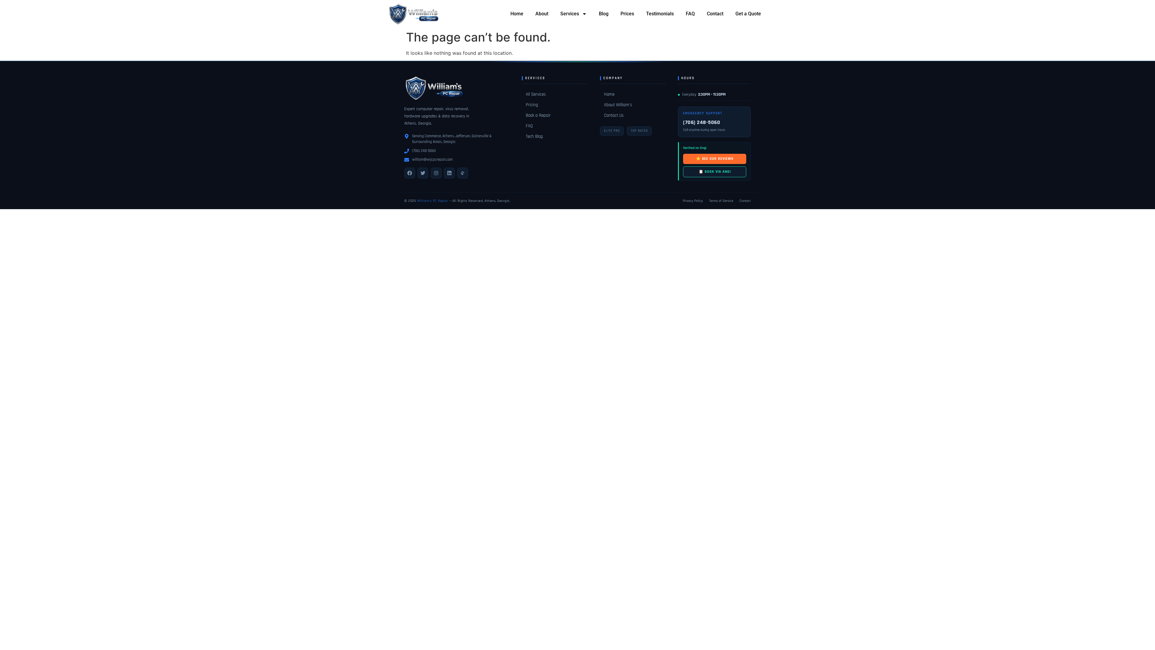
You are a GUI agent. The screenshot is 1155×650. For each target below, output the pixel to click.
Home (516, 14)
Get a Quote (748, 14)
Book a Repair (538, 115)
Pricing (532, 105)
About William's (618, 105)
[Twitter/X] (422, 173)
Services (569, 14)
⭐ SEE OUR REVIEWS (714, 158)
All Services (536, 94)
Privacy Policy (693, 201)
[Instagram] (436, 173)
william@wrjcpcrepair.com (432, 159)
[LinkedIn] (449, 173)
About (541, 14)
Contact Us (614, 115)
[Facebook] (409, 173)
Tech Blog (534, 136)
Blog (603, 14)
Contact (715, 14)
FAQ (690, 14)
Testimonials (660, 14)
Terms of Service (721, 201)
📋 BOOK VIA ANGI (715, 171)
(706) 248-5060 (424, 150)
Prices (627, 14)
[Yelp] (462, 173)
